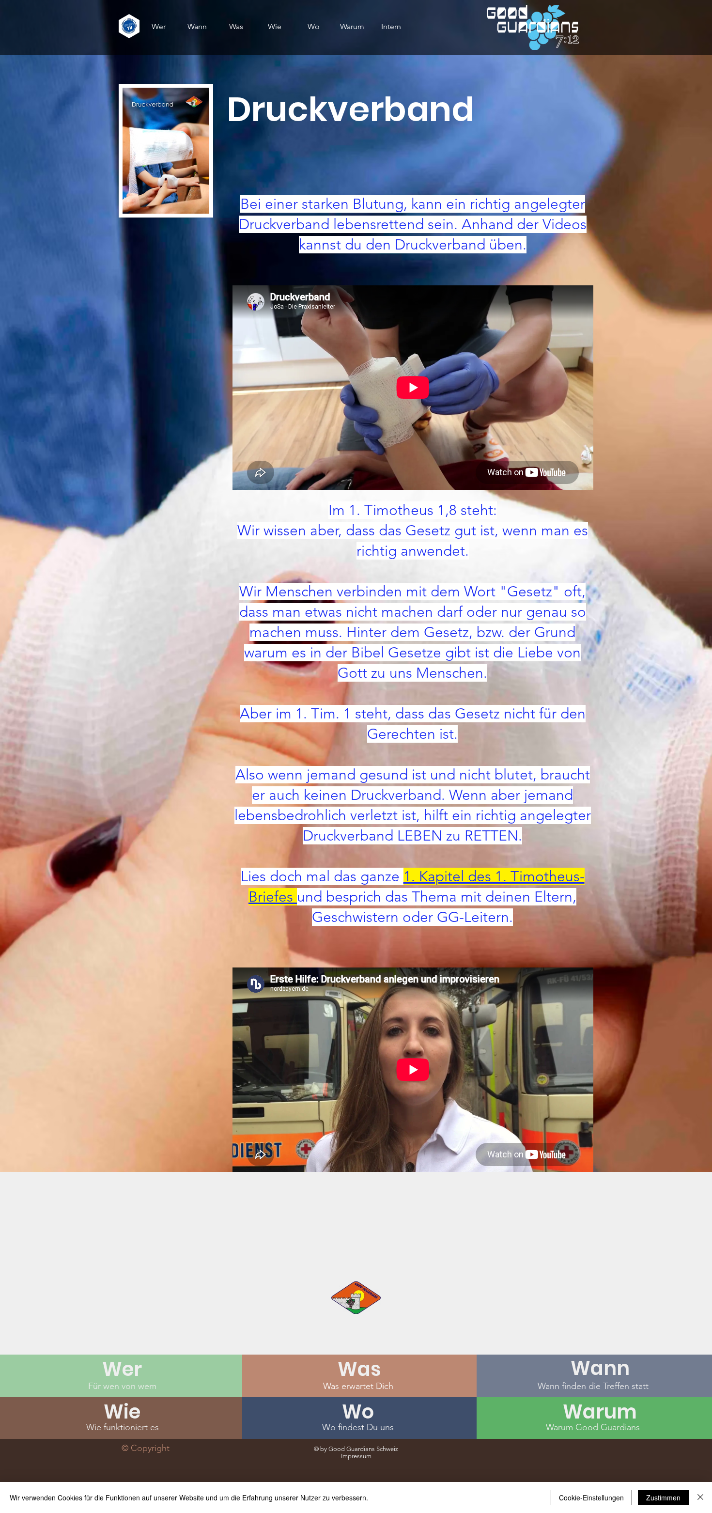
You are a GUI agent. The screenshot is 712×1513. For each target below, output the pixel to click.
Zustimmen (663, 1497)
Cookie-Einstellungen (591, 1497)
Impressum (356, 1456)
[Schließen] (700, 1497)
